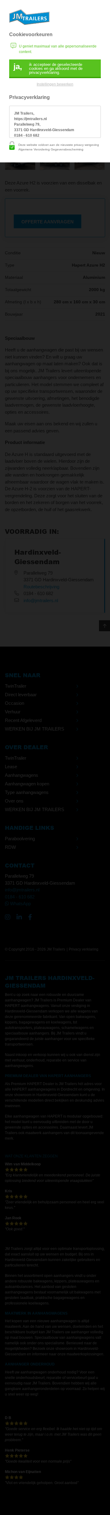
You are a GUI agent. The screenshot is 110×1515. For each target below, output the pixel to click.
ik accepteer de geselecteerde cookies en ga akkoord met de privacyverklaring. (47, 68)
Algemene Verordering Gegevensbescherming (50, 149)
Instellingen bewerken (55, 84)
